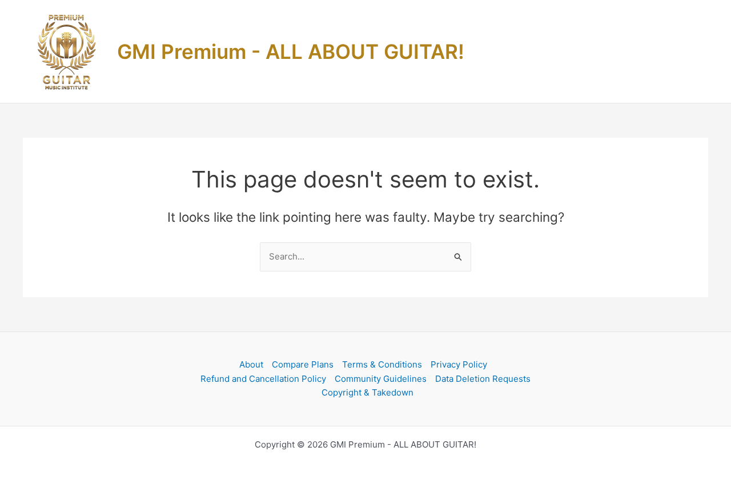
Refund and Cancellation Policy (263, 378)
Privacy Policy (459, 364)
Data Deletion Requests (483, 378)
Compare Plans (303, 364)
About (251, 364)
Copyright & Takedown (367, 392)
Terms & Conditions (382, 364)
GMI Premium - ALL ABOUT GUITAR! (290, 51)
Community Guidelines (381, 378)
